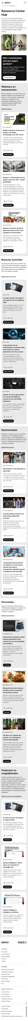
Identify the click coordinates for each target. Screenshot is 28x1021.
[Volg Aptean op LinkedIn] (23, 942)
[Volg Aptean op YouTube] (26, 942)
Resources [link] (12, 5)
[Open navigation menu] (2, 2)
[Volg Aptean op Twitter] (21, 942)
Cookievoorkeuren (5, 1006)
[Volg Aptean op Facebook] (19, 942)
